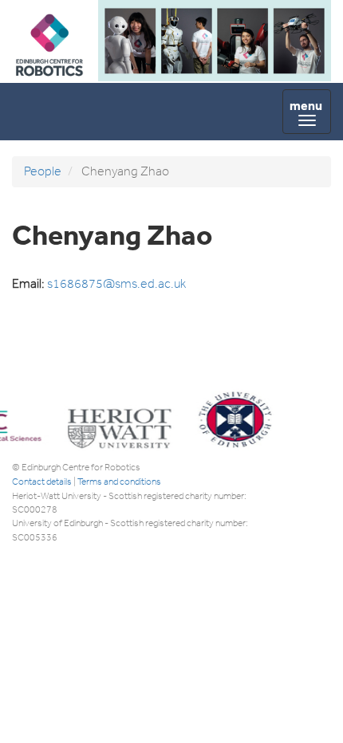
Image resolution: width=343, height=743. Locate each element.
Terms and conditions (119, 481)
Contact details (42, 481)
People (42, 171)
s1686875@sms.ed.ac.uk (116, 283)
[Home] (49, 73)
